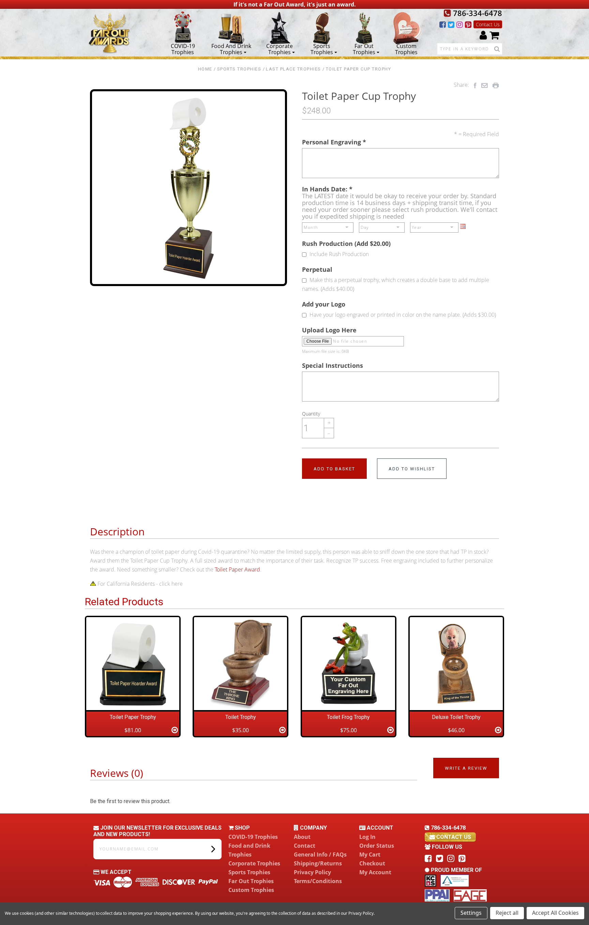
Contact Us (488, 24)
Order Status (376, 845)
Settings (471, 912)
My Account (375, 872)
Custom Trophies (406, 48)
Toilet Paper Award (237, 569)
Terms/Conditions (318, 881)
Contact (304, 845)
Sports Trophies (322, 48)
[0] (494, 35)
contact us (453, 837)
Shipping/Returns (318, 863)
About (302, 837)
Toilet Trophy (240, 717)
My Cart (369, 854)
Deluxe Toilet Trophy (456, 717)
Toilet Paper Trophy (133, 717)
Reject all (507, 912)
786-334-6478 (476, 13)
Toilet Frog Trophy (348, 717)
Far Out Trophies (364, 48)
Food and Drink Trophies (231, 48)
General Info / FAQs (320, 854)
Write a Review (466, 768)
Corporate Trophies (279, 48)
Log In (367, 837)
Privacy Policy (312, 872)
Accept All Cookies (555, 912)
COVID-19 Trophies (183, 48)
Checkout (372, 863)
